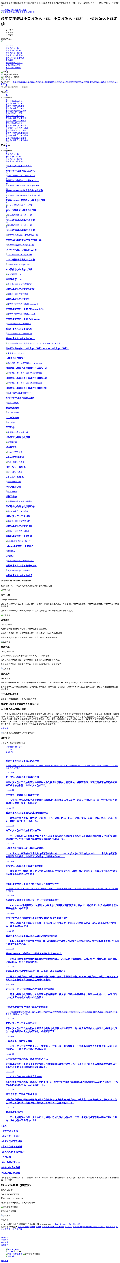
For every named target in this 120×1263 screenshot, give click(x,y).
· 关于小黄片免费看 (10, 1167)
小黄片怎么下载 (12, 48)
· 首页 (4, 1125)
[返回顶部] (10, 1256)
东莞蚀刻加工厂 (98, 1227)
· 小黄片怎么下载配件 (11, 1146)
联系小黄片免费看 (13, 68)
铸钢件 (32, 1227)
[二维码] (10, 1251)
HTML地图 (5, 10)
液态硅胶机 (77, 1227)
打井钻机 (68, 1227)
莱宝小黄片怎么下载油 (39, 82)
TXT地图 (22, 10)
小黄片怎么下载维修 (14, 53)
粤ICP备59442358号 (63, 1224)
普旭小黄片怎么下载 (14, 113)
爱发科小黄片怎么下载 (15, 106)
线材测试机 (110, 1227)
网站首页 (9, 46)
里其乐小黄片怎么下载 (15, 108)
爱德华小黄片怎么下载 (58, 82)
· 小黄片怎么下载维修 (11, 1141)
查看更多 (4, 728)
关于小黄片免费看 (13, 65)
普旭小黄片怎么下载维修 (16, 138)
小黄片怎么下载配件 (14, 55)
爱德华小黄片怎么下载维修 (17, 133)
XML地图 (15, 10)
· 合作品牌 (6, 1157)
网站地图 (76, 1224)
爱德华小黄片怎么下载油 (78, 82)
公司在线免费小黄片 (14, 747)
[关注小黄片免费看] (14, 1254)
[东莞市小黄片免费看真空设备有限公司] (18, 12)
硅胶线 (38, 1227)
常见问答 (9, 752)
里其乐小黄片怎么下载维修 (17, 140)
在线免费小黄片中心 (7, 178)
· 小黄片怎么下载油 (10, 1136)
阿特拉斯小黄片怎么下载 (16, 111)
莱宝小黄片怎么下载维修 (16, 130)
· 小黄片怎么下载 (9, 1131)
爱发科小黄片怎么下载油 (16, 121)
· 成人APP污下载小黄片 (12, 1152)
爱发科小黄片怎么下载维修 (17, 135)
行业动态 (9, 749)
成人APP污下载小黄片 (15, 58)
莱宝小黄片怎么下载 (21, 82)
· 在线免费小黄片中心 (11, 1162)
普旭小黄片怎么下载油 (15, 123)
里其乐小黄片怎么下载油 (16, 126)
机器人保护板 (16, 1229)
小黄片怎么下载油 (13, 50)
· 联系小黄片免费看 (10, 1172)
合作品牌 (9, 60)
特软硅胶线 (87, 1227)
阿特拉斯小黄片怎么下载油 (17, 128)
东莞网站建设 (23, 1227)
